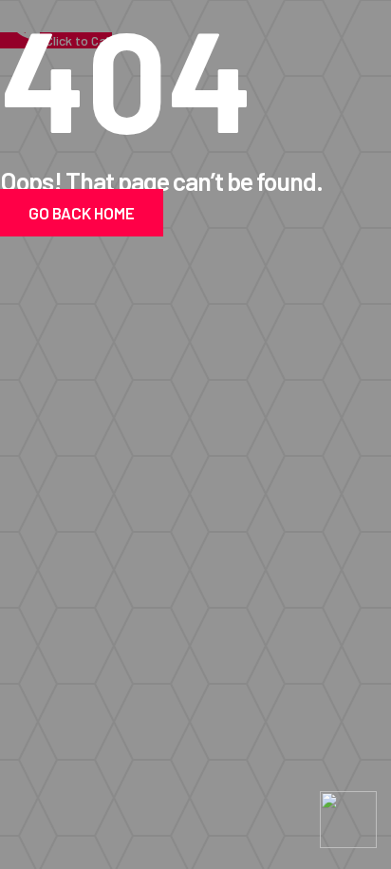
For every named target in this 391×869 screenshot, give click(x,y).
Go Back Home (81, 212)
